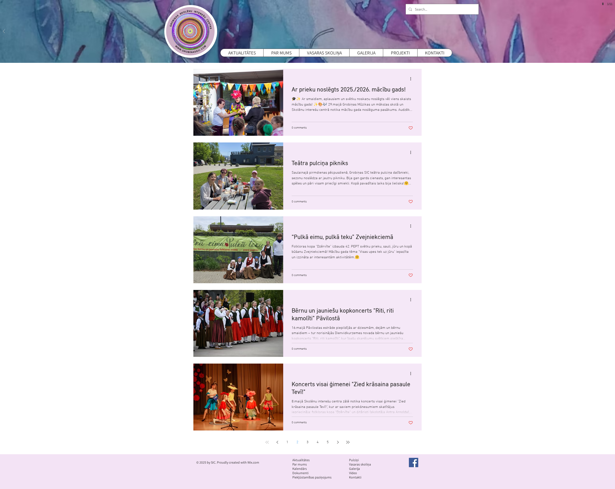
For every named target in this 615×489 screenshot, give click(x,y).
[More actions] (412, 79)
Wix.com (253, 462)
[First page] (267, 442)
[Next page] (337, 442)
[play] (602, 4)
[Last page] (348, 442)
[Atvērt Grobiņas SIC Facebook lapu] (413, 462)
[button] (307, 31)
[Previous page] (277, 442)
